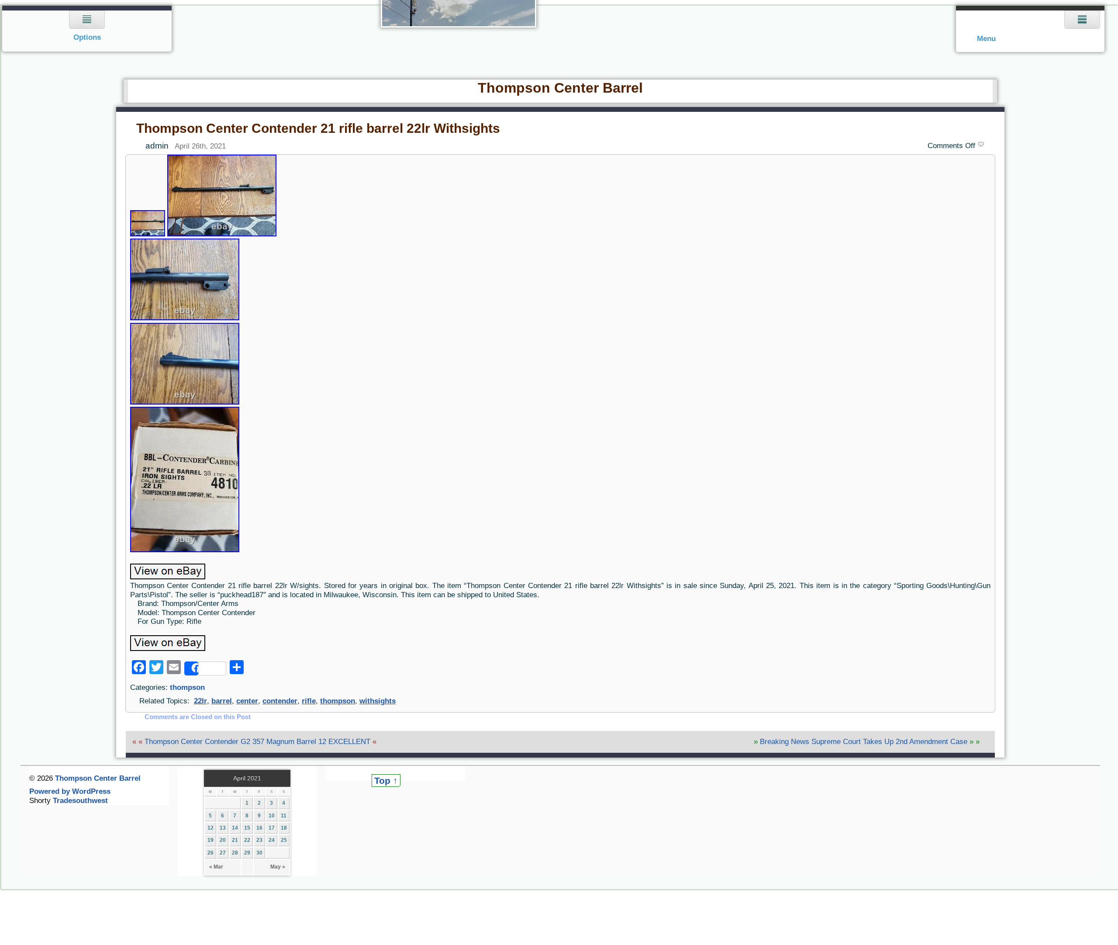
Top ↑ (386, 780)
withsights (377, 701)
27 (223, 853)
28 (235, 853)
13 (223, 828)
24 (272, 840)
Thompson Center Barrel (560, 88)
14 (235, 828)
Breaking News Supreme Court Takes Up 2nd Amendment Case (863, 741)
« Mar (216, 867)
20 (223, 840)
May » (277, 867)
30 (259, 853)
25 (284, 840)
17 (272, 828)
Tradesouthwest (80, 800)
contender (279, 701)
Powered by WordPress (69, 791)
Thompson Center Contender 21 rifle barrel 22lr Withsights (318, 128)
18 (284, 828)
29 (247, 853)
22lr (200, 701)
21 (235, 840)
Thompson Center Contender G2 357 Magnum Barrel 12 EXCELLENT (257, 741)
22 (247, 840)
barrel (221, 701)
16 (259, 828)
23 (259, 840)
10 (272, 816)
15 (247, 828)
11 (283, 816)
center (247, 701)
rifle (309, 701)
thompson (187, 687)
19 (210, 840)
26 (210, 853)
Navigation (87, 28)
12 (210, 828)
